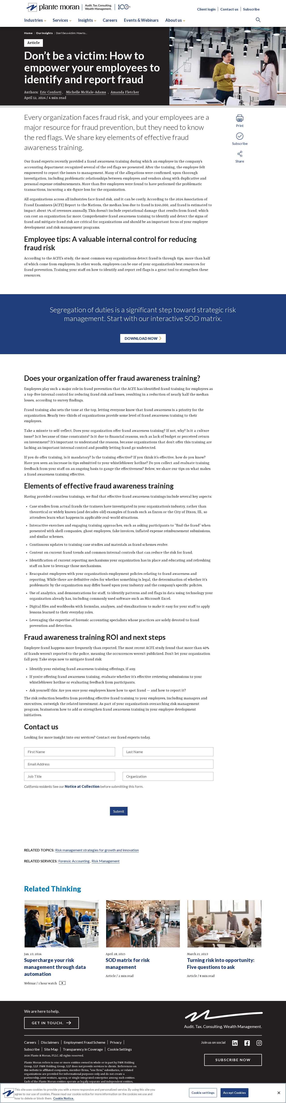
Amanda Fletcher (125, 92)
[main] (143, 551)
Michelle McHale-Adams (86, 92)
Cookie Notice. (63, 1098)
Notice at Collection (82, 786)
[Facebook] (247, 1043)
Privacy (116, 1042)
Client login (206, 9)
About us (173, 20)
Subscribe (251, 9)
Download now (141, 338)
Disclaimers (50, 1042)
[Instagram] (259, 1043)
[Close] (279, 1093)
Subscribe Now (233, 1060)
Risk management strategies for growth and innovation (97, 850)
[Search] (258, 20)
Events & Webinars (141, 20)
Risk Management (106, 861)
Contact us (229, 9)
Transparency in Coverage (83, 1049)
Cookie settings (119, 1049)
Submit (118, 811)
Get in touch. (48, 1023)
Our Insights (44, 33)
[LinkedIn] (235, 1043)
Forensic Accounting (74, 861)
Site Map (51, 1049)
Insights (85, 20)
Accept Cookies (234, 1092)
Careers (110, 20)
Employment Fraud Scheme (84, 1042)
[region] (143, 1093)
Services (60, 20)
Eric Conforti (50, 92)
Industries (33, 20)
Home (28, 33)
